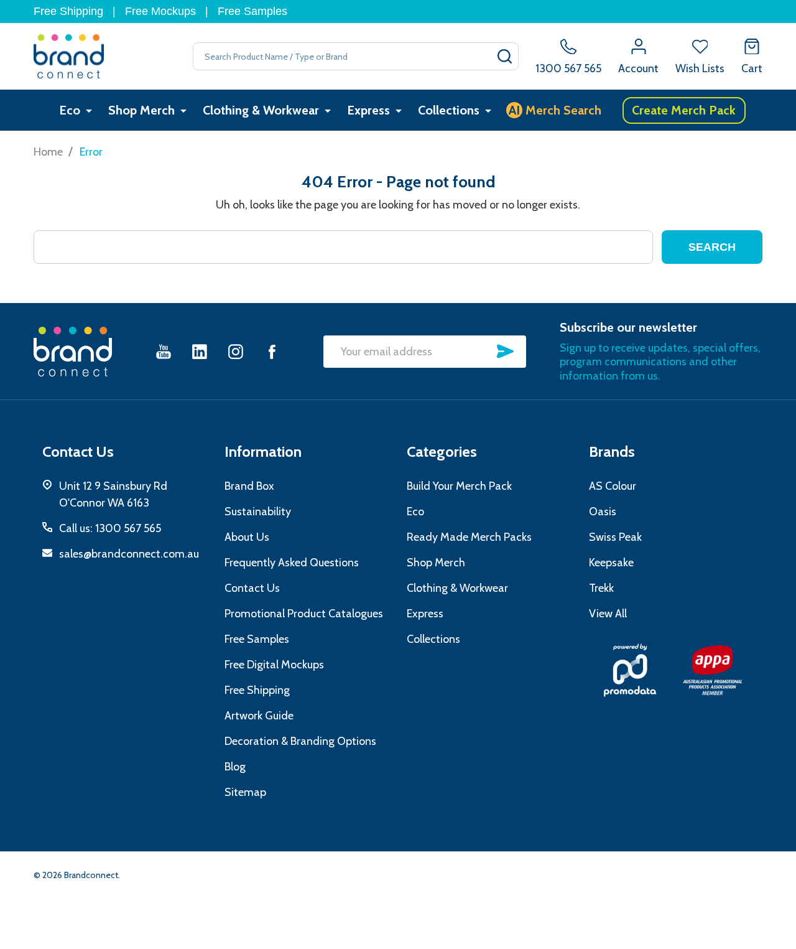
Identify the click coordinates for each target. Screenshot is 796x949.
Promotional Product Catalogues (303, 613)
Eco (69, 110)
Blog (235, 767)
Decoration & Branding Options (300, 741)
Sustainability (257, 511)
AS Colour (612, 486)
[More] (89, 110)
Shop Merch (141, 110)
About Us (246, 537)
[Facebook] (272, 351)
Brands (612, 451)
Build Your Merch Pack (459, 486)
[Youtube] (164, 351)
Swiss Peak (615, 537)
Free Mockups (160, 11)
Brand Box (249, 486)
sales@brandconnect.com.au (129, 554)
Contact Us (252, 588)
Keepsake (611, 562)
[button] (630, 670)
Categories (442, 451)
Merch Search (555, 110)
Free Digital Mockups (274, 664)
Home (48, 152)
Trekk (601, 588)
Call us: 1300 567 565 (110, 528)
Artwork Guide (259, 715)
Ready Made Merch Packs (469, 537)
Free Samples (252, 11)
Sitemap (245, 792)
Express (368, 110)
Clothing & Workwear (261, 110)
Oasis (602, 511)
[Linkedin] (200, 351)
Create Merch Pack (684, 110)
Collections (448, 110)
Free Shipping (68, 11)
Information (263, 451)
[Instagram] (236, 351)
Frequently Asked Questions (291, 562)
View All (608, 613)
